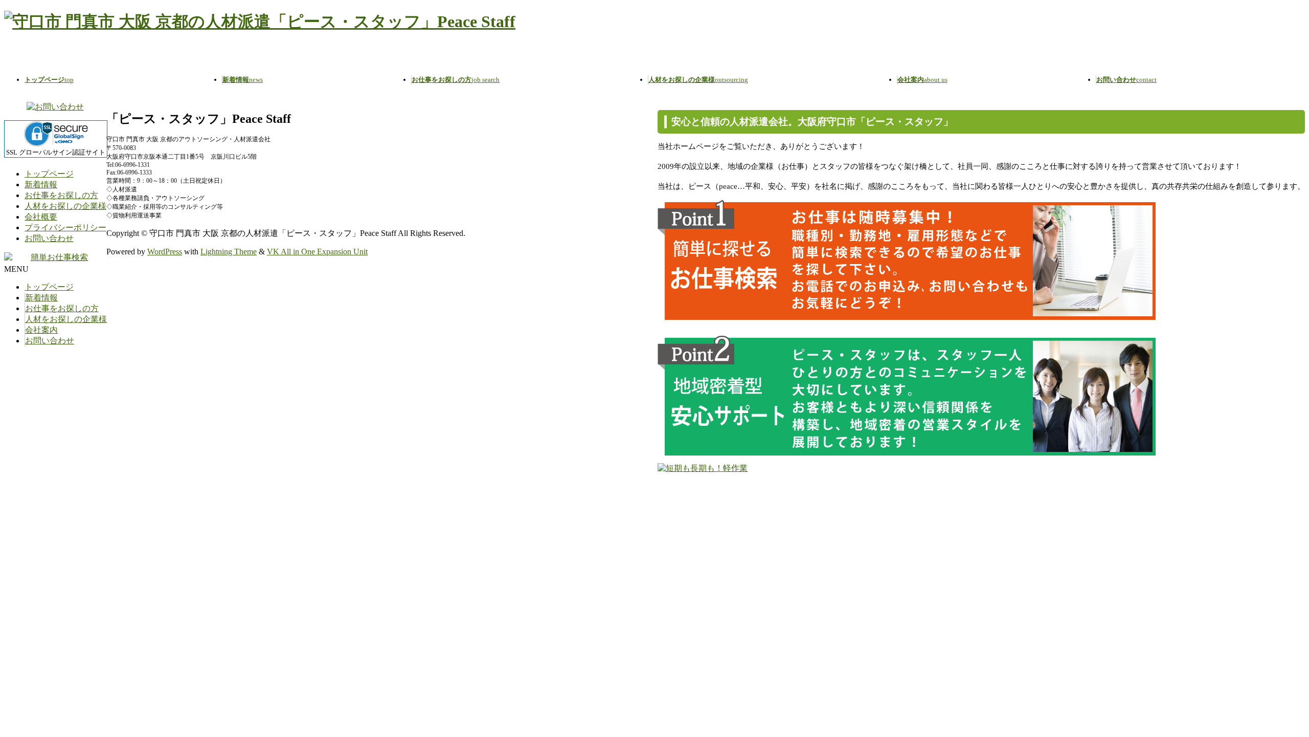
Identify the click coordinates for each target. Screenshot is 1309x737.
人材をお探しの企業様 (65, 206)
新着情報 (41, 184)
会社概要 (41, 216)
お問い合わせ (49, 238)
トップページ (49, 173)
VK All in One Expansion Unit (317, 251)
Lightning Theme (228, 251)
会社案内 (41, 330)
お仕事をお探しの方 (61, 195)
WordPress (164, 251)
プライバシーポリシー (65, 227)
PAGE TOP (1272, 704)
